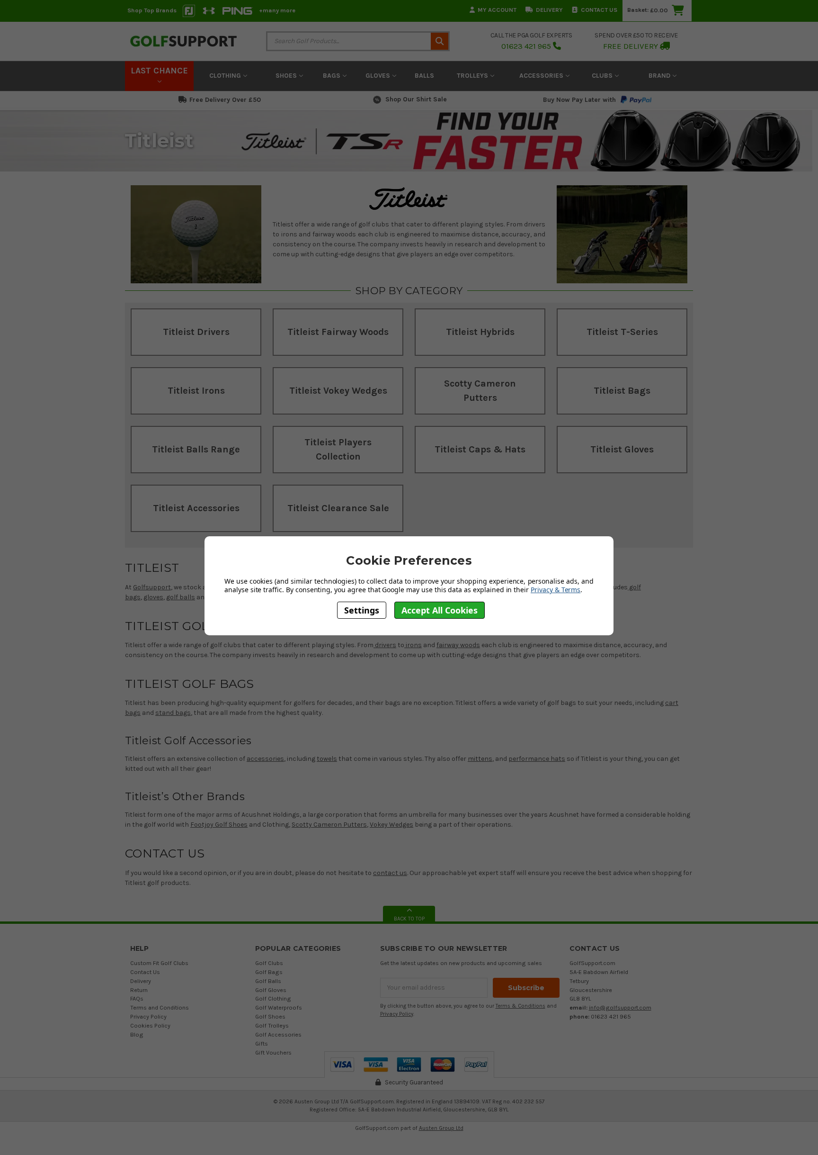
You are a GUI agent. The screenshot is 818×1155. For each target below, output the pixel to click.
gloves (153, 597)
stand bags (173, 713)
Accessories (542, 76)
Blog (136, 1034)
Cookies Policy (150, 1025)
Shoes (287, 76)
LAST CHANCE (159, 70)
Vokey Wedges (391, 825)
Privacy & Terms (555, 589)
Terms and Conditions (159, 1007)
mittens (480, 759)
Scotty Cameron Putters (329, 825)
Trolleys (473, 76)
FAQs (136, 998)
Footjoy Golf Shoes (219, 825)
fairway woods (458, 645)
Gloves (378, 76)
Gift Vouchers (273, 1052)
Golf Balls (268, 980)
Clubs (603, 76)
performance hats (536, 759)
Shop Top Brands (152, 10)
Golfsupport (152, 587)
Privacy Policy (148, 1016)
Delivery (549, 9)
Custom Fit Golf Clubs (159, 962)
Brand (660, 76)
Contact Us (599, 9)
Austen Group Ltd (441, 1128)
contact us (390, 873)
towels (327, 759)
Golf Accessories (278, 1034)
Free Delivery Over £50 (225, 100)
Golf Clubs (269, 962)
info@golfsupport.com (620, 1007)
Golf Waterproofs (278, 1007)
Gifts (261, 1043)
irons (413, 645)
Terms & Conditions (520, 1006)
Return (139, 989)
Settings (361, 609)
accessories (265, 759)
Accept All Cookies (439, 609)
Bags (332, 76)
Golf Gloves (270, 989)
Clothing (226, 76)
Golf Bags (269, 971)
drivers (384, 645)
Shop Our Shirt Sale (416, 99)
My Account (497, 9)
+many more (277, 10)
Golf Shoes (270, 1016)
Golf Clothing (273, 998)
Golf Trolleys (272, 1025)
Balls (424, 76)
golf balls (180, 597)
